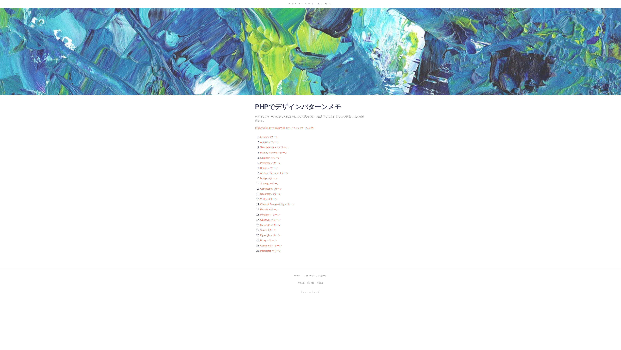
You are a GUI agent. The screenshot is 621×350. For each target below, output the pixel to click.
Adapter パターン (269, 142)
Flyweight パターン (270, 235)
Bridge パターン (268, 178)
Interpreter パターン (270, 250)
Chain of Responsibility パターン (277, 204)
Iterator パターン (269, 137)
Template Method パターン (274, 147)
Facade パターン (269, 209)
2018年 (310, 283)
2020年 (320, 283)
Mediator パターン (270, 214)
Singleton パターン (270, 157)
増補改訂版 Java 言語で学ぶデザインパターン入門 (284, 128)
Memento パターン (270, 225)
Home (297, 275)
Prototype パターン (270, 163)
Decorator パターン (270, 193)
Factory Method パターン (273, 152)
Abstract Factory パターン (274, 173)
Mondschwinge (613, 93)
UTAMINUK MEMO (310, 4)
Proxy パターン (268, 240)
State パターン (268, 230)
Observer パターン (270, 219)
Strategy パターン (269, 183)
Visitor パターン (268, 199)
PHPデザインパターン (316, 275)
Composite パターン (271, 188)
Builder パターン (269, 168)
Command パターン (271, 245)
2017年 (301, 283)
